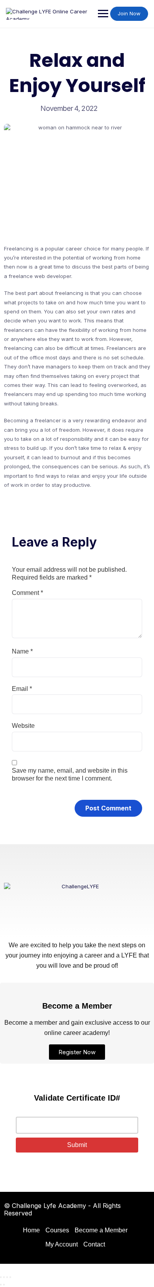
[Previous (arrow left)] (1, 1284)
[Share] (7, 1277)
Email (22, 688)
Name (22, 651)
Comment (27, 592)
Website (23, 725)
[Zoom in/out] (1, 1277)
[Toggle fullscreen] (4, 1277)
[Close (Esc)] (10, 1277)
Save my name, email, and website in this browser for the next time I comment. (70, 774)
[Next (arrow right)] (4, 1284)
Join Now (129, 13)
